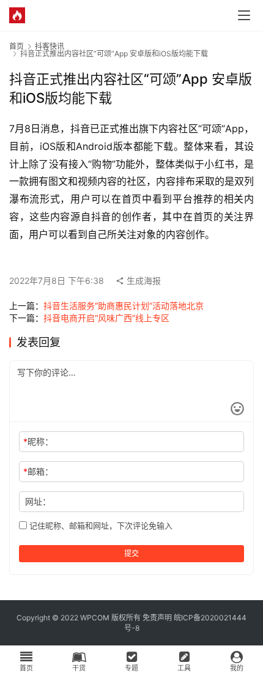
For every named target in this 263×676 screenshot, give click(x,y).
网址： (38, 501)
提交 (131, 553)
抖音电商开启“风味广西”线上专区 (106, 318)
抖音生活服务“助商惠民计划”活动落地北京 (123, 305)
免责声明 (157, 617)
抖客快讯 (49, 46)
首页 (16, 46)
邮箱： (38, 471)
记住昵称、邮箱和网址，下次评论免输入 (99, 525)
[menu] (244, 15)
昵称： (38, 441)
